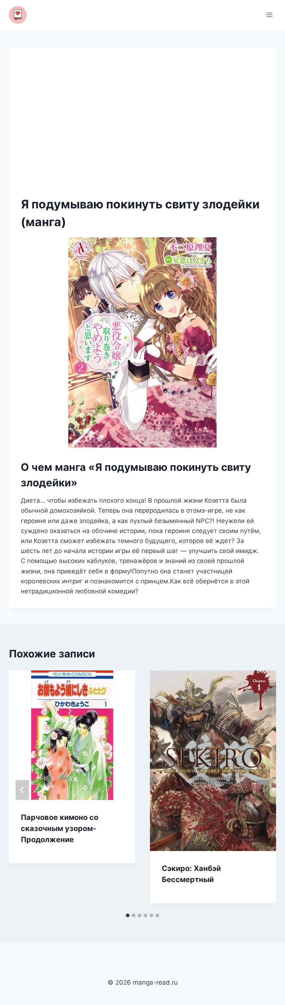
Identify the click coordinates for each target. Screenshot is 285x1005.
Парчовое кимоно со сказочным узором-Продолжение (59, 828)
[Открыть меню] (269, 14)
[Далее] (262, 790)
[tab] (128, 915)
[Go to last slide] (22, 790)
